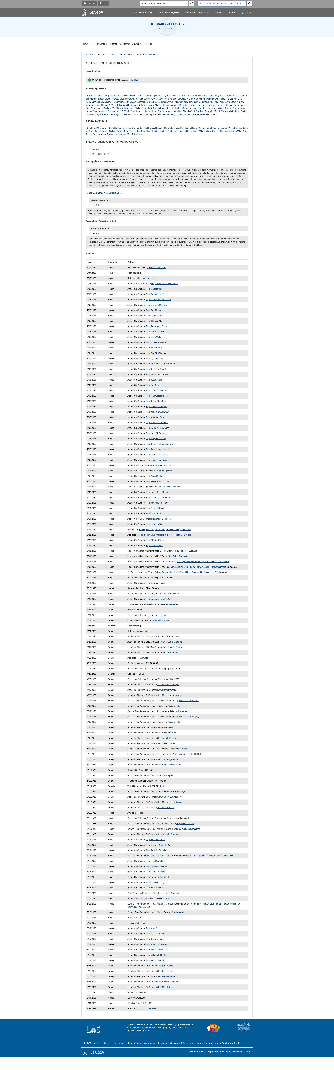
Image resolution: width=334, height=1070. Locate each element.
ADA (228, 1052)
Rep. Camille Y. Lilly (155, 882)
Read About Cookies (232, 1043)
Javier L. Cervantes (221, 131)
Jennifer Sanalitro (173, 111)
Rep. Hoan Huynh (154, 545)
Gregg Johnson (189, 108)
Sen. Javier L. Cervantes (168, 834)
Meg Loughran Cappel (217, 128)
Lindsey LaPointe (216, 102)
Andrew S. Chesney (169, 131)
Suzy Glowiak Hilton (149, 131)
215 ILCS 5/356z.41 (100, 154)
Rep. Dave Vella (153, 337)
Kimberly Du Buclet (238, 111)
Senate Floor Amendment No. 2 (101, 221)
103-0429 (133, 80)
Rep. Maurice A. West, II (157, 422)
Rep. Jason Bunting (155, 939)
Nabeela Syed (217, 108)
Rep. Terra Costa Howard (157, 449)
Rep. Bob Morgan (154, 310)
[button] (141, 13)
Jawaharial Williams (134, 99)
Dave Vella (164, 99)
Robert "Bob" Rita (224, 105)
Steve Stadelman (116, 128)
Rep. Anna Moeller (154, 476)
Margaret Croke (93, 105)
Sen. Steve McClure (166, 733)
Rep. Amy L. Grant (154, 950)
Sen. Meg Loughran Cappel (170, 695)
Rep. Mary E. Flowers (161, 519)
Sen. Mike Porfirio (165, 807)
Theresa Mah (117, 99)
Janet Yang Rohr (152, 96)
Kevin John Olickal (132, 108)
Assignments (144, 631)
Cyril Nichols (221, 99)
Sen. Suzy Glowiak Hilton (169, 765)
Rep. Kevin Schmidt (155, 960)
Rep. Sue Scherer (154, 385)
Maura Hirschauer (183, 102)
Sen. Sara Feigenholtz (167, 759)
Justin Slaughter (199, 102)
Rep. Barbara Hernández (157, 428)
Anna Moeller (97, 108)
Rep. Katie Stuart (154, 348)
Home (155, 29)
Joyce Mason (139, 102)
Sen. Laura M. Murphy (158, 620)
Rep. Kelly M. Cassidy (156, 433)
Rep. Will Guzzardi (157, 267)
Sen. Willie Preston (166, 727)
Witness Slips (125, 54)
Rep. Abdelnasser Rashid (158, 503)
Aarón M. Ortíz (150, 99)
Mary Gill (118, 114)
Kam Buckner (106, 114)
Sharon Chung (232, 108)
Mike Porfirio (205, 131)
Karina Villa (236, 131)
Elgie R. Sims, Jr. (134, 128)
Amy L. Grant (177, 114)
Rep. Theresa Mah (154, 321)
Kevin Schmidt (211, 114)
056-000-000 (158, 786)
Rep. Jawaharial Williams (157, 326)
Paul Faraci (149, 128)
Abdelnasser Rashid (171, 108)
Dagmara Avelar (166, 102)
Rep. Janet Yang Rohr (161, 471)
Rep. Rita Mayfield (154, 861)
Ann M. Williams (206, 99)
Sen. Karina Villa (165, 966)
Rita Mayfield (189, 111)
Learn (247, 1052)
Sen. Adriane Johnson (167, 982)
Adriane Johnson (115, 134)
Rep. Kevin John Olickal (157, 492)
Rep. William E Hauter (156, 955)
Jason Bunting (145, 114)
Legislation (165, 29)
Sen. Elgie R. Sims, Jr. (173, 647)
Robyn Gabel (104, 99)
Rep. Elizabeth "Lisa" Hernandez (161, 364)
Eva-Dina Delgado (204, 111)
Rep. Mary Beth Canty (156, 439)
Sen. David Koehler (166, 976)
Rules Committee (146, 278)
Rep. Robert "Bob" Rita (156, 455)
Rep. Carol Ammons (155, 583)
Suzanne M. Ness (198, 96)
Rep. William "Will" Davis (157, 481)
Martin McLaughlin (161, 114)
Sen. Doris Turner (165, 971)
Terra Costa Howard (205, 105)
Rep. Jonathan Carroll (156, 369)
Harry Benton (204, 108)
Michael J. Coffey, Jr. (154, 111)
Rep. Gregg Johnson (155, 508)
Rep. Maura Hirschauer (156, 396)
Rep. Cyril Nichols (154, 358)
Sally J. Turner (115, 131)
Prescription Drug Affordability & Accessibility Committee (165, 529)
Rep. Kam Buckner (154, 888)
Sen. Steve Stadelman (173, 642)
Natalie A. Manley (178, 99)
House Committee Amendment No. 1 (104, 193)
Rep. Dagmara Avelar (156, 390)
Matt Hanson (183, 96)
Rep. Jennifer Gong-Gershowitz (160, 444)
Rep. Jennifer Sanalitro (156, 850)
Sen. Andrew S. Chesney (169, 797)
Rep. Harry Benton (154, 513)
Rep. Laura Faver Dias (156, 460)
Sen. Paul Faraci (170, 652)
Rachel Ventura (198, 128)
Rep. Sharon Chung (155, 540)
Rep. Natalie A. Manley (156, 342)
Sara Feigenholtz (131, 131)
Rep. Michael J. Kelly (155, 934)
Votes (112, 54)
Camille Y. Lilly (92, 114)
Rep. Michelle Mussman (157, 305)
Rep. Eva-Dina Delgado (157, 866)
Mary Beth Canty (162, 105)
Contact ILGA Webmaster (137, 1031)
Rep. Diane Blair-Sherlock (158, 497)
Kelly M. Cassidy (146, 105)
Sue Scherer (152, 102)
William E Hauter (192, 114)
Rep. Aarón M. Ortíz (155, 332)
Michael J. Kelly (130, 114)
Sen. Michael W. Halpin (168, 684)
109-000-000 (172, 604)
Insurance (143, 658)
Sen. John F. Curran (166, 738)
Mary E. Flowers (169, 96)
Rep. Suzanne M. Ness (156, 294)
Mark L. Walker (221, 111)
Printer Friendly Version (147, 54)
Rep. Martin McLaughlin (157, 944)
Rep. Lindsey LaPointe (156, 406)
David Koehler (99, 134)
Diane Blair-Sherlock (151, 108)
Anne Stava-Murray (234, 102)
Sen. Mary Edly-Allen (167, 987)
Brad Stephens (137, 111)
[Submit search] (249, 3)
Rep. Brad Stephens (155, 840)
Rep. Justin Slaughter (156, 401)
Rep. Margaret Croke (155, 417)
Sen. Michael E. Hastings (169, 802)
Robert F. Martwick (163, 128)
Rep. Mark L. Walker (155, 872)
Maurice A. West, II (109, 105)
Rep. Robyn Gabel (154, 316)
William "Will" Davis (113, 108)
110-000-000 (178, 912)
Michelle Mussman (238, 96)
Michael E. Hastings (189, 131)
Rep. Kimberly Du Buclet (157, 877)
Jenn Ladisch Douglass (101, 96)
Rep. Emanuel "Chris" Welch (159, 599)
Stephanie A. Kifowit (123, 102)
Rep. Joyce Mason (154, 380)
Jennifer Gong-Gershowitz (183, 105)
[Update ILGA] (191, 3)
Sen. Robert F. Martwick (168, 636)
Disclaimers (237, 1052)
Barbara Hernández (128, 105)
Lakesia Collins (121, 96)
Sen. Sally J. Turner (166, 743)
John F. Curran (101, 131)
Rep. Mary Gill (152, 928)
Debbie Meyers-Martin (218, 96)
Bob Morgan (91, 99)
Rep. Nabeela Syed (155, 524)
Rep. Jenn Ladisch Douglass (164, 283)
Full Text (101, 54)
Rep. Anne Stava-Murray (157, 412)
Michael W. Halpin (181, 128)
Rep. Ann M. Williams (156, 353)
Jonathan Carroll (104, 102)
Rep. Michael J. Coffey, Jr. (158, 845)
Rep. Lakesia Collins (161, 465)
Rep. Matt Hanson (154, 289)
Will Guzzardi (136, 96)
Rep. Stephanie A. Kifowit (157, 374)
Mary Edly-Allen (134, 134)
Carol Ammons (100, 111)
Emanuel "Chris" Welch (118, 111)
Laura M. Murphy (99, 128)
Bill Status (88, 54)
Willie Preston (234, 128)
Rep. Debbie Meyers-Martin (158, 300)
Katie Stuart (192, 99)
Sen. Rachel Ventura (167, 690)
